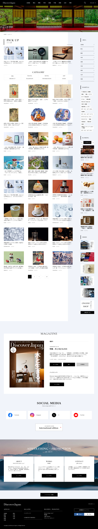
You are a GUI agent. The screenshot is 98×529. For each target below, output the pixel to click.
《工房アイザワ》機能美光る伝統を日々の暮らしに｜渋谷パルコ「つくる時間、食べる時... (62, 62)
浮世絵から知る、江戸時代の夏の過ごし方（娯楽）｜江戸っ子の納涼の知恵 (38, 267)
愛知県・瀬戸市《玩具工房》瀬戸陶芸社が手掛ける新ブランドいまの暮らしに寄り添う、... (13, 267)
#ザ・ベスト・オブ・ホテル (86, 109)
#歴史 (82, 94)
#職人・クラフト (88, 94)
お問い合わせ (47, 516)
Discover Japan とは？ (49, 513)
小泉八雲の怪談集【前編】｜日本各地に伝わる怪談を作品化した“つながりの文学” (38, 124)
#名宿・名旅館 (84, 104)
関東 (39, 2)
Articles (6, 509)
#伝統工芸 (89, 121)
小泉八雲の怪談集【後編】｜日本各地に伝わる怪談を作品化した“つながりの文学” (63, 124)
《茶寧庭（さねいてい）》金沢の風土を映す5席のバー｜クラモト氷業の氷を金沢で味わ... (14, 219)
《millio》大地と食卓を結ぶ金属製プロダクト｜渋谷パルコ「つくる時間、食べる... (38, 62)
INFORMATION (46, 78)
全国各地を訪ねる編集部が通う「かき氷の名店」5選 (38, 195)
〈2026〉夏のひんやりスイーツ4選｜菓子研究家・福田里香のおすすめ (63, 148)
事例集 (45, 514)
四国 (60, 2)
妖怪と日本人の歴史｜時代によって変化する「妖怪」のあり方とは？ (13, 124)
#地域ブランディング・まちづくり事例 (87, 127)
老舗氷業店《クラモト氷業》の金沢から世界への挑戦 (13, 243)
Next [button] (92, 142)
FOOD (64, 78)
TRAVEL (29, 76)
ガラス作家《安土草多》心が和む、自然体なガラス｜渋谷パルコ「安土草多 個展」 (62, 172)
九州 (65, 2)
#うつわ (82, 99)
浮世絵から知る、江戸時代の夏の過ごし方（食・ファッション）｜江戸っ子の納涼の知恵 (62, 267)
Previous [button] (82, 142)
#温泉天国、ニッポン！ (85, 106)
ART (64, 76)
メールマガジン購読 (49, 494)
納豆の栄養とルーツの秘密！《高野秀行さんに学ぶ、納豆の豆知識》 (87, 192)
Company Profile (29, 517)
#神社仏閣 (88, 99)
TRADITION (29, 78)
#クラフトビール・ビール (86, 116)
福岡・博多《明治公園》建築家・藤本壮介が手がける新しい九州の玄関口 (38, 172)
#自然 (82, 124)
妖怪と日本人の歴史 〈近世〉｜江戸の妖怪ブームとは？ (38, 100)
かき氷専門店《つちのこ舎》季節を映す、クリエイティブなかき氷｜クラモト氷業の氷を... (38, 219)
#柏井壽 (82, 111)
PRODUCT (30, 65)
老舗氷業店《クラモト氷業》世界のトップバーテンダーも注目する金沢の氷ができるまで (62, 219)
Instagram (38, 415)
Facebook (17, 415)
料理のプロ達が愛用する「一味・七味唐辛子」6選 (87, 209)
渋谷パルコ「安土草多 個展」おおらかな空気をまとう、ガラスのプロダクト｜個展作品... (14, 62)
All (12, 76)
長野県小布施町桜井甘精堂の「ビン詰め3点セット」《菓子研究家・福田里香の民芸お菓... (63, 195)
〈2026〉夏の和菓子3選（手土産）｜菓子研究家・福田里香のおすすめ (14, 148)
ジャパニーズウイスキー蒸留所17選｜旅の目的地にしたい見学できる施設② (87, 174)
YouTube (82, 415)
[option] (38, 55)
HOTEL (47, 76)
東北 (34, 2)
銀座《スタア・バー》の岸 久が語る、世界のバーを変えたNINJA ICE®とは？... (38, 243)
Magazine (27, 509)
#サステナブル (84, 119)
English (92, 3)
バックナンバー (27, 513)
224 (46, 276)
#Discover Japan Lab (85, 101)
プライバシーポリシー (49, 518)
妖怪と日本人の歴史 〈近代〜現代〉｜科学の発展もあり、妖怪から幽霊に (14, 100)
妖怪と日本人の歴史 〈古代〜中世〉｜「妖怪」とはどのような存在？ (62, 100)
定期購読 (82, 364)
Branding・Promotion (51, 509)
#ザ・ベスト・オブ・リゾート (87, 114)
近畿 (49, 2)
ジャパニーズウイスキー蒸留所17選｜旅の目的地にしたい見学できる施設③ (87, 156)
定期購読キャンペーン (84, 509)
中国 (55, 2)
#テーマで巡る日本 (85, 96)
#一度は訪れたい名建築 (85, 91)
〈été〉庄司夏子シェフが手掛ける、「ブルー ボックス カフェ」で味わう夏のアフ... (14, 172)
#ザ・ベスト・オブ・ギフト (86, 130)
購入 (69, 364)
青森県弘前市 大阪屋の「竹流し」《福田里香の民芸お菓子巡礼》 (87, 227)
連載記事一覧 (87, 312)
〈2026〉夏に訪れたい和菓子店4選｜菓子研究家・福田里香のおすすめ (38, 148)
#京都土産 (83, 121)
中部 (44, 2)
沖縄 (70, 2)
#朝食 (90, 119)
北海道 (28, 2)
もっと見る (55, 364)
